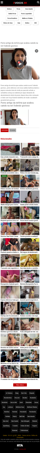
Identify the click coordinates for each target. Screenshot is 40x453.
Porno (18, 9)
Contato (5, 435)
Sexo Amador (29, 9)
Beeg (16, 393)
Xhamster (14, 430)
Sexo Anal (5, 421)
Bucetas (25, 398)
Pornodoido (12, 130)
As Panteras (9, 393)
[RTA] (20, 446)
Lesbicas (10, 407)
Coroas (36, 402)
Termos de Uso (26, 435)
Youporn (34, 426)
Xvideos (9, 9)
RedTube (22, 416)
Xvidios (27, 23)
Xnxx (19, 23)
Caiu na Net (13, 402)
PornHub (14, 412)
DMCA (19, 435)
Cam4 (21, 402)
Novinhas (6, 412)
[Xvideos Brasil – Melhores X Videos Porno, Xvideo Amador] (20, 3)
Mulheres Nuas (20, 407)
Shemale (34, 421)
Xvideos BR (22, 449)
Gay (4, 407)
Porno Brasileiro (12, 18)
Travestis (15, 426)
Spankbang (6, 426)
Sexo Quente (14, 421)
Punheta (7, 416)
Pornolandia (32, 412)
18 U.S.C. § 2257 (12, 435)
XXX (35, 23)
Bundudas (4, 402)
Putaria (15, 416)
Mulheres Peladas (27, 18)
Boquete (32, 393)
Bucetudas (33, 398)
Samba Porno (12, 13)
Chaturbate (28, 402)
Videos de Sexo (8, 23)
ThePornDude (24, 430)
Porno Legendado (26, 13)
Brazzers (17, 398)
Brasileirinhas (8, 398)
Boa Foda (24, 393)
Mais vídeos (20, 385)
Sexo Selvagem (25, 421)
